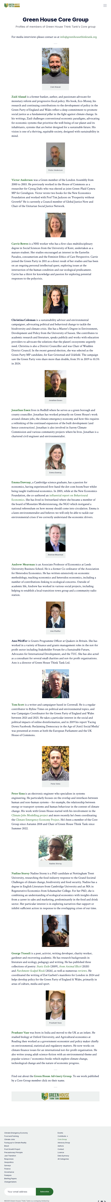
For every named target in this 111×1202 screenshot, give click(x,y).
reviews (82, 971)
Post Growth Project (12, 1149)
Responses (9, 1159)
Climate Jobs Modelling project (30, 815)
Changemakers (10, 1182)
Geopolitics (9, 1162)
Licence (61, 1152)
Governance (9, 1172)
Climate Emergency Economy (16, 1133)
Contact (61, 1149)
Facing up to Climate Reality (15, 1143)
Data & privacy (63, 1156)
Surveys (7, 1165)
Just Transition (10, 1156)
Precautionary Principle (13, 1152)
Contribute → (63, 1136)
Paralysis (8, 1175)
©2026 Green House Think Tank (17, 1201)
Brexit (6, 1146)
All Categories (63, 1159)
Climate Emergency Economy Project (37, 820)
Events (60, 1133)
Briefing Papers (10, 1179)
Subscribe (44, 1192)
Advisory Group (64, 1143)
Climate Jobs (9, 1139)
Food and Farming (11, 1136)
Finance (7, 1169)
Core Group (62, 1139)
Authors (61, 1146)
